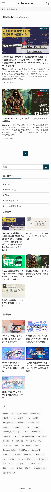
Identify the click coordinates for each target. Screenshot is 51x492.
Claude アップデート (11, 432)
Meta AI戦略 (26, 445)
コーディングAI (9, 459)
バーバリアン (8, 464)
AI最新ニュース (9, 418)
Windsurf (27, 455)
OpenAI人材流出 (9, 450)
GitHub (16, 436)
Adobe (5, 414)
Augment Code (33, 423)
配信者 (19, 468)
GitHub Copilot (28, 436)
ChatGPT (6, 427)
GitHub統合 (41, 436)
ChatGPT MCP (19, 427)
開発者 (27, 468)
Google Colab (17, 441)
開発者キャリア (40, 468)
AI (8, 184)
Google (6, 441)
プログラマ (21, 464)
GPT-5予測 (7, 445)
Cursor (25, 432)
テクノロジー (42, 459)
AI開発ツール (8, 423)
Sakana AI (36, 450)
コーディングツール (26, 459)
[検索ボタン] (47, 3)
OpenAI (37, 445)
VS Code (16, 455)
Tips (8, 195)
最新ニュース (8, 468)
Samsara (6, 455)
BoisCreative (25, 3)
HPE (16, 445)
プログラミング (35, 464)
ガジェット (11, 201)
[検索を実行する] (46, 167)
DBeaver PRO (36, 432)
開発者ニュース (9, 473)
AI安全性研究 (35, 414)
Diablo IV (10, 190)
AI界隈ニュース (24, 418)
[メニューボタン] (3, 3)
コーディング (39, 455)
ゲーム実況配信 (13, 206)
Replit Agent (23, 450)
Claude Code (33, 427)
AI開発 (35, 418)
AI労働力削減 (22, 414)
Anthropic (20, 423)
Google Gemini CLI (33, 441)
